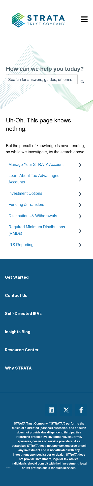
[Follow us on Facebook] (81, 410)
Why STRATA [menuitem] (18, 368)
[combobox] (42, 79)
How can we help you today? (45, 69)
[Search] (82, 81)
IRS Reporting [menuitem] (20, 245)
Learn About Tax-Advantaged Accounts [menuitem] (34, 179)
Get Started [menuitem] (17, 277)
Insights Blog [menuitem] (17, 331)
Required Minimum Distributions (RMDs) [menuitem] (36, 230)
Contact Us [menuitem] (16, 295)
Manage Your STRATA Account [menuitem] (35, 164)
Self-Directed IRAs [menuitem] (23, 313)
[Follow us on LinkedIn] (51, 410)
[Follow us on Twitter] (66, 410)
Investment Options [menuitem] (25, 193)
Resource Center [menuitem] (22, 349)
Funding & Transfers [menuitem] (26, 204)
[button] (83, 164)
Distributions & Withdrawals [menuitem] (32, 216)
